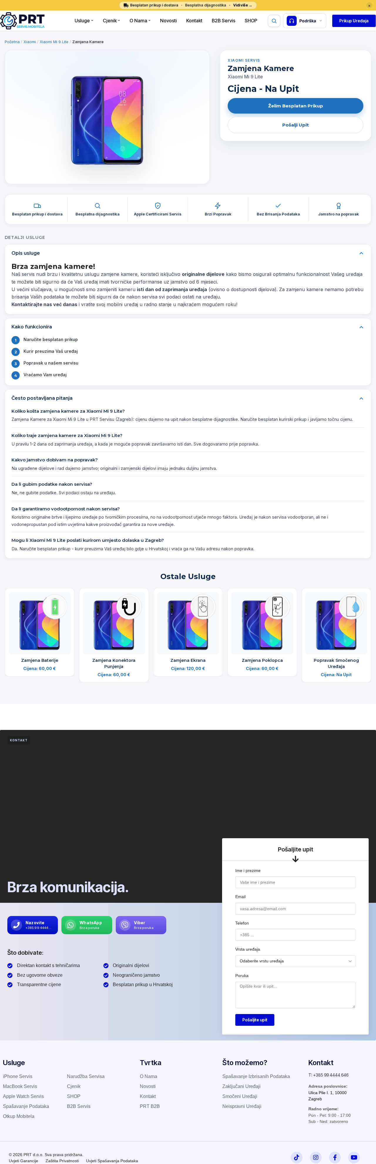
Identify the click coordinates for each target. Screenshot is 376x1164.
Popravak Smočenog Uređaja (336, 663)
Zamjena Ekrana (188, 660)
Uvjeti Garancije (23, 1160)
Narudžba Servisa (86, 1076)
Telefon (242, 923)
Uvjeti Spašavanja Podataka (112, 1160)
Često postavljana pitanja (42, 398)
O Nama (138, 20)
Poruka (242, 975)
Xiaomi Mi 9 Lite (54, 41)
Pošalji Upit (295, 125)
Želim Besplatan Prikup (295, 106)
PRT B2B (150, 1106)
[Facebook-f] (335, 1157)
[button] (354, 21)
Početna (12, 41)
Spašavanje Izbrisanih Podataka (256, 1076)
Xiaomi (30, 41)
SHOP (73, 1096)
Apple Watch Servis (23, 1096)
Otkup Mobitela (18, 1116)
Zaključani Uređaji (241, 1086)
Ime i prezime (248, 870)
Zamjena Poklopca (262, 660)
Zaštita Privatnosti (62, 1160)
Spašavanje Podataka (26, 1106)
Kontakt (194, 20)
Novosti (168, 20)
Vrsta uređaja (247, 949)
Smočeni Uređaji (239, 1096)
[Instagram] (316, 1157)
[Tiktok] (297, 1157)
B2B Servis (223, 20)
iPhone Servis (17, 1076)
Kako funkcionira (31, 327)
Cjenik (110, 20)
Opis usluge (25, 253)
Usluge (82, 20)
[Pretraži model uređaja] (274, 21)
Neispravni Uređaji (241, 1106)
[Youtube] (354, 1157)
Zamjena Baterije (39, 660)
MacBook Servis (20, 1086)
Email (240, 896)
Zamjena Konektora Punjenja (113, 663)
